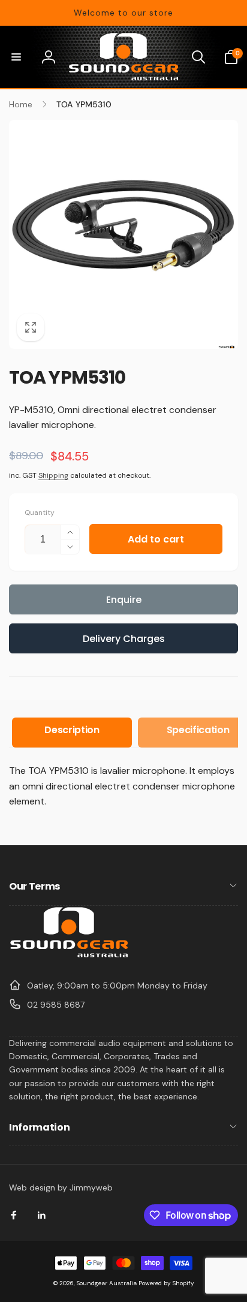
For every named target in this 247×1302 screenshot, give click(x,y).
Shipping (53, 475)
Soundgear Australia (107, 1283)
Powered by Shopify (166, 1283)
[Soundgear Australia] (69, 956)
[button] (16, 57)
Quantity (40, 513)
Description (71, 730)
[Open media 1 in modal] (123, 234)
